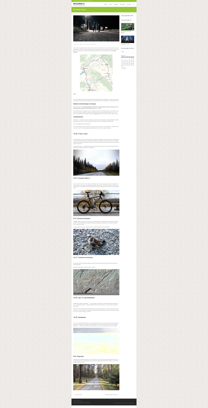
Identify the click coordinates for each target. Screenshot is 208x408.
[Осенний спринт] (96, 28)
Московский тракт (78, 394)
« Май (124, 68)
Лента (110, 4)
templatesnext (132, 403)
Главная (105, 4)
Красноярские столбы (125, 43)
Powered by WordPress (117, 403)
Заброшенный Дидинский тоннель (111, 394)
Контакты (129, 4)
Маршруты (116, 4)
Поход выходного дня (92, 44)
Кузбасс (86, 44)
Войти (123, 51)
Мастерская (122, 4)
